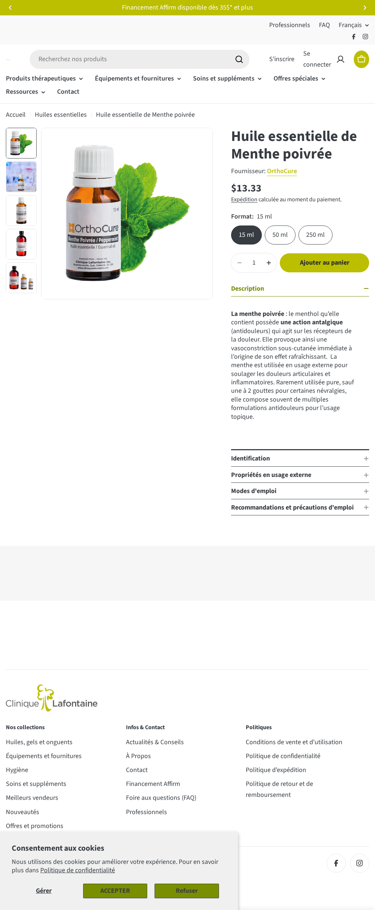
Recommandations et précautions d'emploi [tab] (292, 507)
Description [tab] (247, 288)
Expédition (244, 199)
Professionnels (289, 25)
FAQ (324, 25)
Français (350, 25)
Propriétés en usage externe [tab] (271, 475)
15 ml (246, 234)
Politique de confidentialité (77, 870)
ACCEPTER (115, 890)
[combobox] (139, 59)
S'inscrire (281, 59)
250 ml (315, 234)
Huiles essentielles (61, 114)
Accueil (16, 114)
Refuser (187, 890)
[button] (10, 7)
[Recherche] (239, 59)
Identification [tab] (250, 458)
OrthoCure (282, 171)
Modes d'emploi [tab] (253, 491)
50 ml (280, 234)
